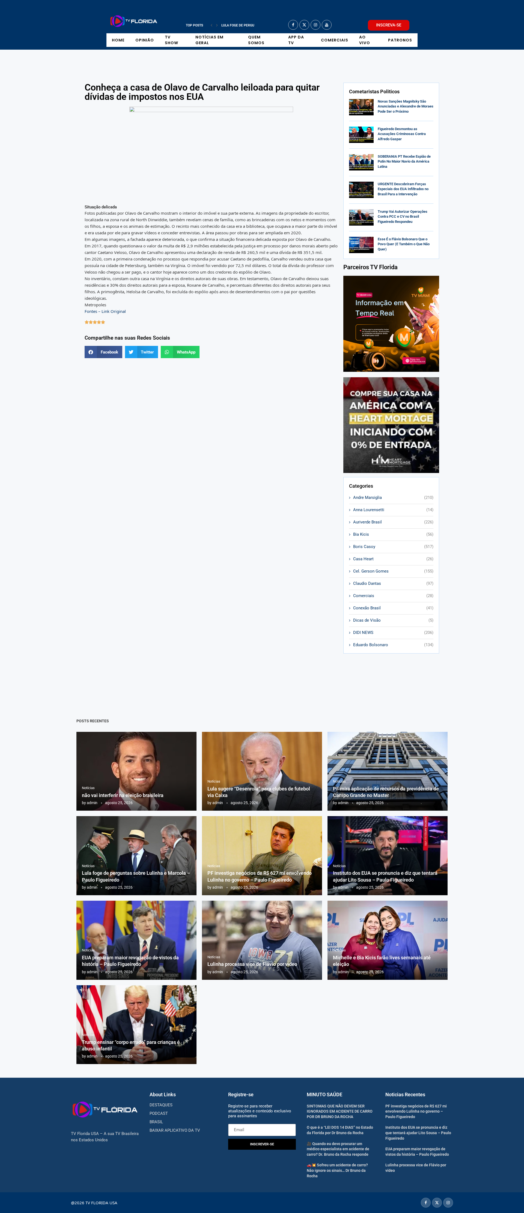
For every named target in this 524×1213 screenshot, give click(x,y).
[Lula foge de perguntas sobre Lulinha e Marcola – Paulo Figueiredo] (136, 855)
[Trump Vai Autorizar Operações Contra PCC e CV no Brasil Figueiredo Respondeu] (361, 217)
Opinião (144, 40)
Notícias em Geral (209, 40)
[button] (211, 25)
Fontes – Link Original (105, 311)
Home (118, 40)
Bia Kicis (393, 534)
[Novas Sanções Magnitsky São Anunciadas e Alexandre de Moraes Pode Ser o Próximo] (361, 107)
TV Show (171, 40)
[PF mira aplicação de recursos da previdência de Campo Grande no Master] (387, 771)
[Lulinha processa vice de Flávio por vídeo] (262, 940)
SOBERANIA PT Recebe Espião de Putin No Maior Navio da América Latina (404, 161)
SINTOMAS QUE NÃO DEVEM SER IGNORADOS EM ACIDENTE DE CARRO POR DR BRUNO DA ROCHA (340, 1111)
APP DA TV (296, 40)
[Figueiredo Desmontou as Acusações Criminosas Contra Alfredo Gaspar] (361, 135)
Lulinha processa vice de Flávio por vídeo (252, 964)
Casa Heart (393, 558)
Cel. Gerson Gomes (393, 571)
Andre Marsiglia (393, 497)
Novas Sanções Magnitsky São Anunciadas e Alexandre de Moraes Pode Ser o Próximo (405, 106)
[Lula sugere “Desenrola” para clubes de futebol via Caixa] (262, 771)
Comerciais (334, 40)
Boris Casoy (393, 546)
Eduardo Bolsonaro (393, 644)
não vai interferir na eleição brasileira (122, 795)
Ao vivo (364, 40)
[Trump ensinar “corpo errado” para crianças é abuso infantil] (136, 1024)
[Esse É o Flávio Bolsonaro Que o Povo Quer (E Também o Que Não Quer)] (361, 245)
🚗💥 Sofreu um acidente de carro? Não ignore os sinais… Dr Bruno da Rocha (337, 1170)
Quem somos (256, 40)
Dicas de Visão (393, 620)
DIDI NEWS (393, 632)
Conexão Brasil (393, 608)
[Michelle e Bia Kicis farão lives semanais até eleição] (387, 940)
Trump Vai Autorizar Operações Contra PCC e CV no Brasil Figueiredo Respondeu (402, 216)
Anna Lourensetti (393, 509)
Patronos (400, 40)
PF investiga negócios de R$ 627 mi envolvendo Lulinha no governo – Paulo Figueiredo (416, 1111)
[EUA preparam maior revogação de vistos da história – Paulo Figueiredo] (136, 940)
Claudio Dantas (393, 583)
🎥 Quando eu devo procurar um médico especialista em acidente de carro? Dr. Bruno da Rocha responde (338, 1149)
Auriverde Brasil (393, 522)
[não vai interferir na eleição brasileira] (136, 771)
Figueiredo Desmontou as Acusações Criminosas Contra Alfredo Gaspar (402, 134)
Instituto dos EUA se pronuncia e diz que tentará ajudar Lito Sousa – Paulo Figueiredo (418, 1132)
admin (92, 803)
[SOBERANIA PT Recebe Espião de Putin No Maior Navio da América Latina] (361, 162)
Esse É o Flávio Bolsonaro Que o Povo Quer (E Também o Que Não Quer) (404, 244)
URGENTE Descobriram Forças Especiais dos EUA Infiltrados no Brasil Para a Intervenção (403, 189)
